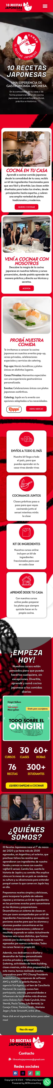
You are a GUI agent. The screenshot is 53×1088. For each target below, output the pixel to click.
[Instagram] (22, 1073)
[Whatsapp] (37, 1073)
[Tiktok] (30, 1073)
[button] (45, 6)
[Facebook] (15, 1073)
